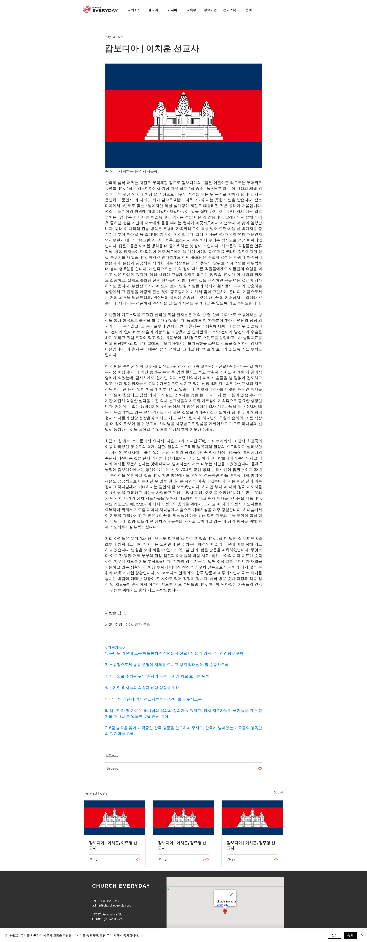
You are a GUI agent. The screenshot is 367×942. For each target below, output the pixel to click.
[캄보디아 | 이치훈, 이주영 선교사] (114, 817)
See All (278, 792)
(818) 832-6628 (108, 901)
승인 (350, 935)
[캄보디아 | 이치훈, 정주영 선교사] (183, 817)
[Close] (361, 935)
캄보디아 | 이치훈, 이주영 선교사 (113, 845)
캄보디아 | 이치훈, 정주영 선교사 (182, 845)
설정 (334, 935)
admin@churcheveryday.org (111, 905)
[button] (210, 10)
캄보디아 (112, 755)
